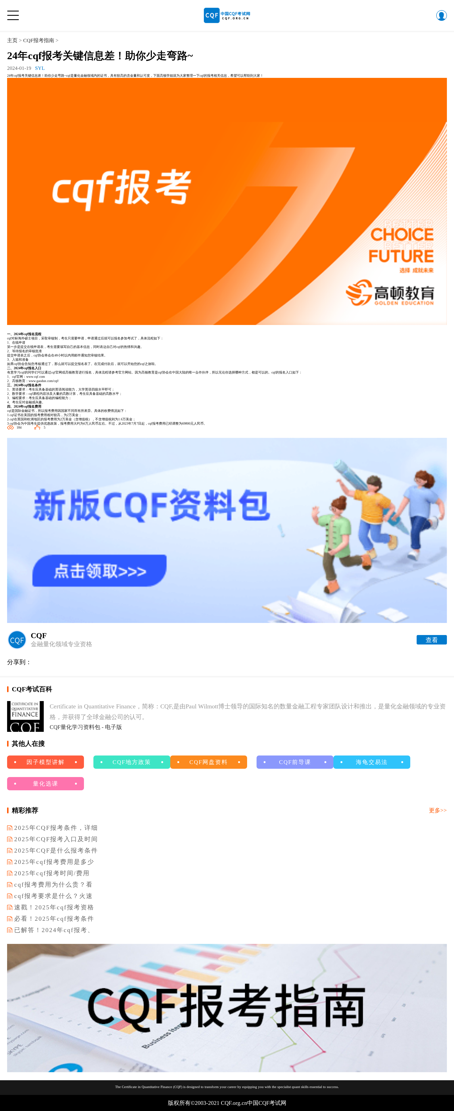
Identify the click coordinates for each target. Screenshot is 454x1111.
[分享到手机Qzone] (107, 661)
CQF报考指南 (38, 40)
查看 (432, 640)
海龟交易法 (372, 762)
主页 (12, 40)
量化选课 (45, 784)
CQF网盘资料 (208, 762)
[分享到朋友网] (50, 661)
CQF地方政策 (132, 762)
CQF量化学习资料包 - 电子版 (86, 727)
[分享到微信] (36, 661)
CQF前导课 (295, 762)
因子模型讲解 (45, 762)
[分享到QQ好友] (93, 661)
